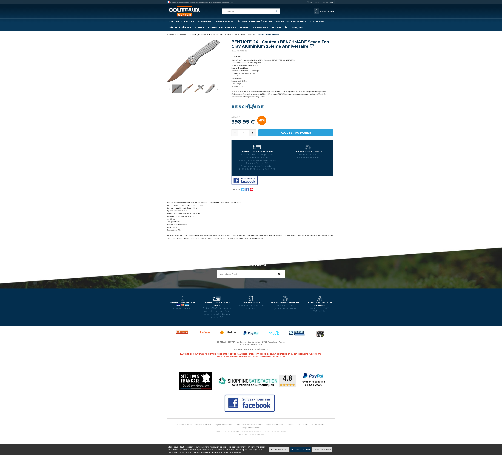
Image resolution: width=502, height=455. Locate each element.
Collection (317, 21)
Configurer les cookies (250, 428)
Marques (297, 27)
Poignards (204, 21)
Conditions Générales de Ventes (249, 425)
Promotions (260, 27)
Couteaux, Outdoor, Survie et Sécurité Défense (210, 34)
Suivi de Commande (274, 425)
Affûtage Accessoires (222, 27)
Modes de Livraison (203, 425)
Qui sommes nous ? (184, 425)
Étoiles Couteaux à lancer (255, 21)
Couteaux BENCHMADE (266, 34)
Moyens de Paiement (224, 425)
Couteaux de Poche (181, 21)
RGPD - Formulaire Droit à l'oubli (310, 425)
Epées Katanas (224, 21)
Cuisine (199, 27)
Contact (329, 2)
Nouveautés (279, 27)
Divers (244, 27)
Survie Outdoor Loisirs (291, 21)
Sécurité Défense (180, 27)
